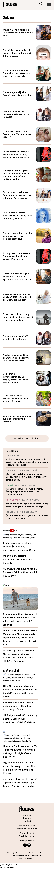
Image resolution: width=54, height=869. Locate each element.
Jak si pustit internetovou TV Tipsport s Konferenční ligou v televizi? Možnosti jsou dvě (20, 782)
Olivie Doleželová (27, 470)
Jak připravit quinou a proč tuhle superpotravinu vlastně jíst (17, 418)
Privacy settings (7, 867)
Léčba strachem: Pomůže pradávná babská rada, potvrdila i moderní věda (16, 154)
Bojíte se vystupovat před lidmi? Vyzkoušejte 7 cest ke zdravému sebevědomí (18, 296)
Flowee (12, 5)
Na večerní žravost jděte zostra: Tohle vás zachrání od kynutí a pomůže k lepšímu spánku (17, 175)
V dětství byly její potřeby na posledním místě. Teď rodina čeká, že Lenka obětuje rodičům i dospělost (27, 462)
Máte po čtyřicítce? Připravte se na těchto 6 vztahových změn (15, 398)
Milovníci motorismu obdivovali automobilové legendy (17, 559)
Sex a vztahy (13, 500)
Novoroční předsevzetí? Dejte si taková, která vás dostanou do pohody (16, 73)
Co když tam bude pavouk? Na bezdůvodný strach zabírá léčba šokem (17, 256)
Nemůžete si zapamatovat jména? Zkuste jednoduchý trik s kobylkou (17, 53)
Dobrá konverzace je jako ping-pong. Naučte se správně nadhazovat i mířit (17, 276)
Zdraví (9, 485)
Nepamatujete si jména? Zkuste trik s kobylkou (15, 337)
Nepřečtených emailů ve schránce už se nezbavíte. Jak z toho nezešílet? (16, 357)
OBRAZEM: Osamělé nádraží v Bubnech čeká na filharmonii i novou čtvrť (20, 572)
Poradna (10, 455)
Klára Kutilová (30, 500)
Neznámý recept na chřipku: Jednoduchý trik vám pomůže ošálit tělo (17, 235)
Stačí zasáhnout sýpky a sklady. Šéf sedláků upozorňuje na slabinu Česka (19, 546)
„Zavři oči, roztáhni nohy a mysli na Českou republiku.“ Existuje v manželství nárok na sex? (26, 476)
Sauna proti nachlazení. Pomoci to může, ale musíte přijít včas (17, 134)
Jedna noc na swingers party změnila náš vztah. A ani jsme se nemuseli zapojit (27, 505)
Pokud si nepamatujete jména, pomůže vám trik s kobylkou (16, 114)
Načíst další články (29, 438)
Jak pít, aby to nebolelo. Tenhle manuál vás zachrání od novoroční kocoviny (17, 195)
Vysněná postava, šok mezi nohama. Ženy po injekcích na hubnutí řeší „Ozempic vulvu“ (24, 491)
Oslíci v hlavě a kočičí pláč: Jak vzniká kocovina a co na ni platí (18, 32)
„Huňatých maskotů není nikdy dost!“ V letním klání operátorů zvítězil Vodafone (20, 719)
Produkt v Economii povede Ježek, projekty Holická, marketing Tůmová (18, 706)
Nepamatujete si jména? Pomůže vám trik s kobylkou (17, 94)
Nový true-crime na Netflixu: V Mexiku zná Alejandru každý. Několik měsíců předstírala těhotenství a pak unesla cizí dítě (20, 637)
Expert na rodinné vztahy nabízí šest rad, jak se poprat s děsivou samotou (18, 317)
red (19, 455)
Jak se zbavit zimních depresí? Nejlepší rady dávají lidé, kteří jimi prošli (18, 215)
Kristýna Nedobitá (25, 485)
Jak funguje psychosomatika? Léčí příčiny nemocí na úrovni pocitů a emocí (16, 378)
